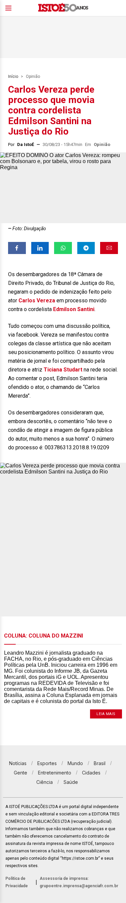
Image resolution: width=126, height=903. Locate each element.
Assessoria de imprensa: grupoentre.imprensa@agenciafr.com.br (79, 882)
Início (13, 76)
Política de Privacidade (16, 882)
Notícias (18, 763)
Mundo (75, 763)
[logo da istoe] (63, 8)
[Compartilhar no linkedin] (40, 248)
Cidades (91, 772)
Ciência (44, 782)
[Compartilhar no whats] (63, 248)
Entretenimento (54, 772)
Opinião (33, 76)
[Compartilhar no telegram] (86, 248)
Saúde (71, 782)
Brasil (100, 763)
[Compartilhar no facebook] (17, 248)
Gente (20, 772)
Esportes (47, 763)
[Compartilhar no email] (109, 248)
